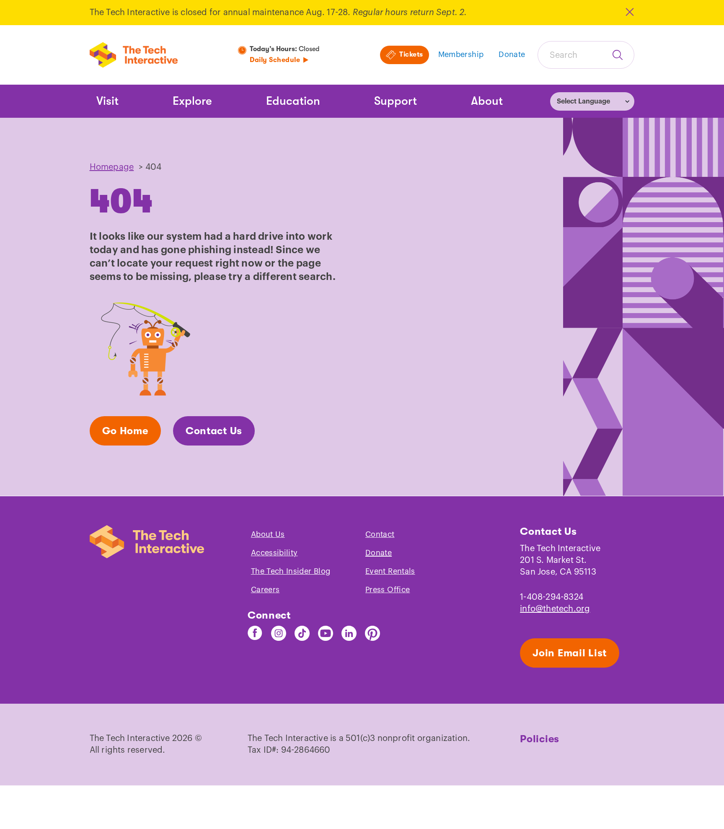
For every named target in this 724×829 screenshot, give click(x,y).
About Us (268, 534)
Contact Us (214, 431)
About (487, 101)
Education (293, 101)
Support (395, 101)
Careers (265, 589)
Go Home (125, 431)
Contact (380, 534)
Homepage (112, 167)
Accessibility (274, 553)
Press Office (387, 589)
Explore (192, 101)
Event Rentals (390, 571)
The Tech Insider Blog (291, 571)
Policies (539, 739)
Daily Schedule (275, 60)
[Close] (629, 12)
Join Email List (570, 653)
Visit (107, 101)
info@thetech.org (555, 609)
